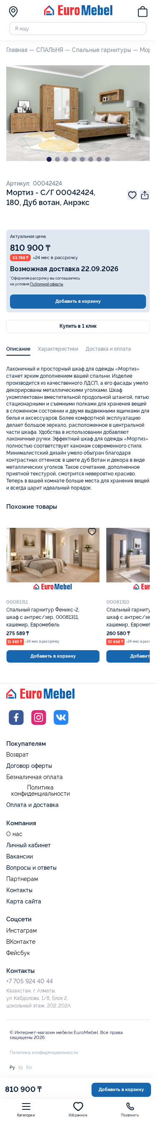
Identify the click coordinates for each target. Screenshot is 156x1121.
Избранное (78, 1115)
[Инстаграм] (39, 726)
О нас (14, 834)
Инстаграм (21, 931)
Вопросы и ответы (31, 867)
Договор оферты (29, 765)
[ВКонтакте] (61, 726)
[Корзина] (142, 12)
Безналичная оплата (34, 777)
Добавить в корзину (78, 301)
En (29, 1067)
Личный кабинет (28, 845)
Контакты (19, 890)
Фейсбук (18, 953)
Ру (12, 1067)
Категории (26, 1115)
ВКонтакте (20, 942)
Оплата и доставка (32, 805)
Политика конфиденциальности (40, 790)
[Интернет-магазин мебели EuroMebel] (78, 14)
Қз (20, 1067)
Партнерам (22, 879)
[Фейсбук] (16, 726)
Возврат (17, 755)
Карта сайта (23, 901)
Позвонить (130, 1115)
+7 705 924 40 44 (29, 981)
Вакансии (19, 856)
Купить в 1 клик (78, 326)
